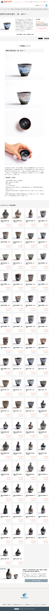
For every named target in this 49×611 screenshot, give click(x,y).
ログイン (42, 5)
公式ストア (45, 1)
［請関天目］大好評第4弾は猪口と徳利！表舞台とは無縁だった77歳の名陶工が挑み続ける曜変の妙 (34, 570)
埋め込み (47, 38)
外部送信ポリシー (28, 604)
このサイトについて (38, 1)
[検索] (22, 2)
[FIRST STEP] (6, 1)
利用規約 (4, 604)
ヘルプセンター (37, 604)
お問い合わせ (43, 604)
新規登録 (37, 5)
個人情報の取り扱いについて (18, 604)
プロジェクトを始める (29, 1)
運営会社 (9, 604)
